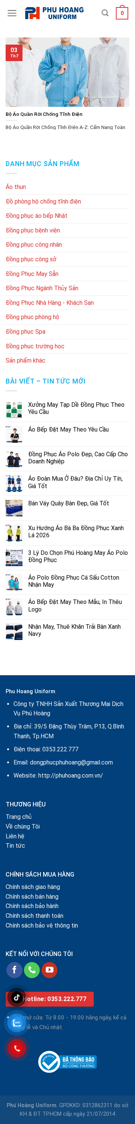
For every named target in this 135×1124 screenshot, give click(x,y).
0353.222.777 (60, 749)
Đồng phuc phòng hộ (32, 317)
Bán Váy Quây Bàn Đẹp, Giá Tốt (68, 503)
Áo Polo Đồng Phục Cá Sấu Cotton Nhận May (73, 581)
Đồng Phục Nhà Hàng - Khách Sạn (50, 302)
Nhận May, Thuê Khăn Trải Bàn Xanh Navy (74, 630)
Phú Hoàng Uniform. (32, 1105)
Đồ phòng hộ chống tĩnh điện (43, 201)
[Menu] (12, 13)
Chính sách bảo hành (32, 906)
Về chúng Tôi (23, 826)
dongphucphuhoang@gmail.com (71, 762)
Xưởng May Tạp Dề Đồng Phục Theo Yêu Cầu (76, 408)
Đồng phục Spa (25, 331)
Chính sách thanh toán (34, 915)
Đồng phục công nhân (34, 244)
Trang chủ (19, 816)
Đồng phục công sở (31, 259)
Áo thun (16, 186)
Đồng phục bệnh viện (33, 230)
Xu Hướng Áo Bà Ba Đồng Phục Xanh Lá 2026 (76, 532)
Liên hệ (15, 836)
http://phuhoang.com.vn (69, 775)
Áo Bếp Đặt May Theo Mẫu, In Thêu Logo (75, 605)
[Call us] (32, 970)
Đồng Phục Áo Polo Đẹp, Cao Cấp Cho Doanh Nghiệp (78, 458)
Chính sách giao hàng (33, 886)
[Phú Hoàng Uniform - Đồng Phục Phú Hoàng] (59, 13)
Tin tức (15, 845)
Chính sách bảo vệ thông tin (42, 925)
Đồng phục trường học (35, 346)
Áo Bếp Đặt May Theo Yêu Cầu (68, 429)
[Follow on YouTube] (50, 970)
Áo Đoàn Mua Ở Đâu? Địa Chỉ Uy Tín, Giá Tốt (75, 482)
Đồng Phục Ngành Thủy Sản (42, 288)
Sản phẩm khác (25, 360)
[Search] (105, 13)
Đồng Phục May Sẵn (32, 273)
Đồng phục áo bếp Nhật (37, 215)
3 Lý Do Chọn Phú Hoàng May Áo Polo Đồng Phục (78, 556)
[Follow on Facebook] (14, 970)
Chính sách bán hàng (32, 896)
